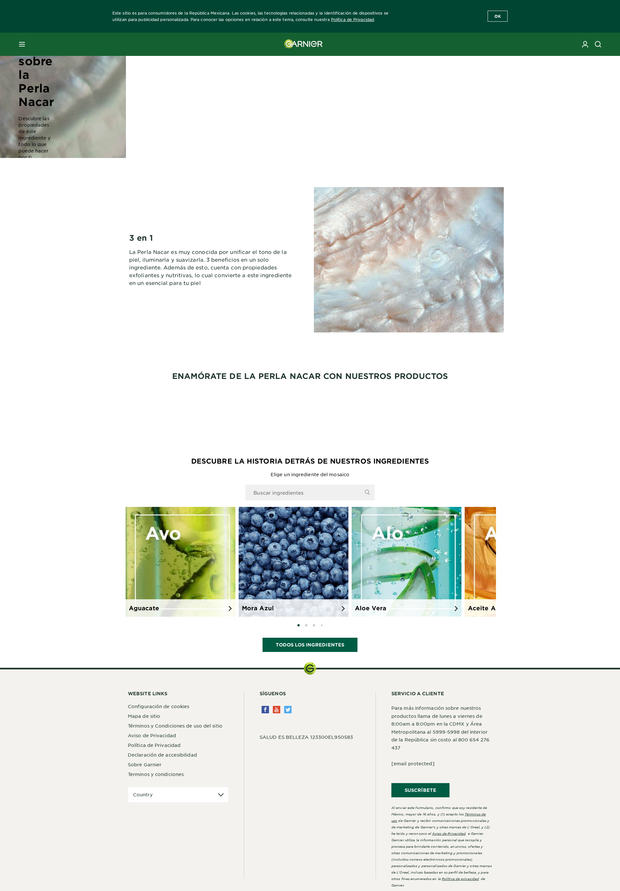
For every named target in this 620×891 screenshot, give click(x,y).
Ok (497, 16)
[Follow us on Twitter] (288, 709)
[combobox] (310, 492)
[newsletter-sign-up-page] (585, 44)
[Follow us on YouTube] (276, 709)
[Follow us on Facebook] (265, 709)
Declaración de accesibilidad (162, 755)
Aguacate (144, 608)
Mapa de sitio (144, 716)
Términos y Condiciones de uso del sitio (175, 726)
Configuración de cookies (158, 706)
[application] (178, 794)
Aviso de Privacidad (152, 735)
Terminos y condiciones (156, 774)
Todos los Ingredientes (310, 644)
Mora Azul (258, 608)
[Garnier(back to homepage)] (303, 44)
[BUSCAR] (598, 44)
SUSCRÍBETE (420, 790)
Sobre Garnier (144, 764)
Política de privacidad (460, 878)
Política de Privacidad (352, 19)
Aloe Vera (370, 608)
